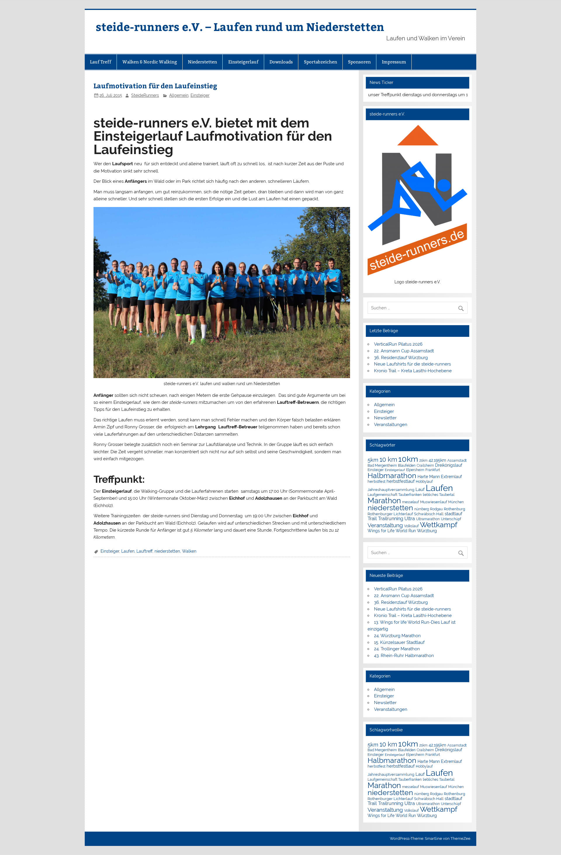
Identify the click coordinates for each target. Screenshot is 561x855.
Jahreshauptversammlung (391, 489)
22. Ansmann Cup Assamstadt (404, 351)
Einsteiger (200, 95)
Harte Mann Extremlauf (440, 476)
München (456, 502)
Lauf (420, 489)
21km (423, 460)
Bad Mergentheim (382, 465)
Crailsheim (425, 465)
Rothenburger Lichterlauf (390, 514)
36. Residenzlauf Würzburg (401, 357)
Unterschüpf (451, 519)
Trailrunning (390, 518)
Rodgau (436, 509)
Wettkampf (438, 524)
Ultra (409, 518)
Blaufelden (406, 465)
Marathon (384, 500)
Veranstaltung (385, 525)
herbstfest (376, 481)
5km (373, 460)
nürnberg (421, 509)
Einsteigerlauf (243, 62)
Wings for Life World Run (392, 530)
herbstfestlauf (401, 481)
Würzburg (427, 530)
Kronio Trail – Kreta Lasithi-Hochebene (413, 370)
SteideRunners (145, 95)
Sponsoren (359, 62)
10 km (388, 459)
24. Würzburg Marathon (397, 635)
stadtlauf (453, 513)
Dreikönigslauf (448, 465)
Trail (372, 518)
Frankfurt (432, 470)
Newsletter (385, 417)
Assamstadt (457, 460)
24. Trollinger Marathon (397, 648)
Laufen (127, 551)
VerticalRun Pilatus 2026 (398, 344)
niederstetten (167, 551)
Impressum (394, 62)
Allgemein (178, 95)
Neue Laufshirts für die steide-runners (412, 364)
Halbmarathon (392, 475)
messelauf (410, 502)
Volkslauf (411, 526)
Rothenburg (454, 509)
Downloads (281, 62)
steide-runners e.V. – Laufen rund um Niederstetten (240, 26)
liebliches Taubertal (438, 495)
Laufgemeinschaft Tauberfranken (395, 495)
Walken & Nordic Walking (149, 62)
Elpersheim (415, 470)
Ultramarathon (428, 519)
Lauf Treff (100, 62)
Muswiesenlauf (433, 502)
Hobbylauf (424, 481)
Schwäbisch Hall (429, 514)
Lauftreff (144, 551)
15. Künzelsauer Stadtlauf (399, 642)
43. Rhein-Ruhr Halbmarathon (404, 655)
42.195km (437, 460)
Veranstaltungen (390, 424)
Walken (189, 551)
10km (408, 458)
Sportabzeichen (320, 62)
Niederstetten (202, 62)
